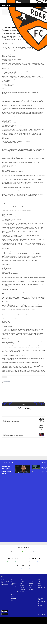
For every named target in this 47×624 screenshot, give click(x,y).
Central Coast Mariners (23, 589)
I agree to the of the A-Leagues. (10, 382)
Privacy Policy (9, 382)
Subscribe (5, 386)
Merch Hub (39, 585)
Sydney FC (30, 587)
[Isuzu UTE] (12, 551)
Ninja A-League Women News (4, 585)
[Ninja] (23, 551)
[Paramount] (23, 569)
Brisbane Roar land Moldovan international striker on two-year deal (6, 470)
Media (39, 603)
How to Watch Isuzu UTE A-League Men (14, 592)
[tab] (19, 408)
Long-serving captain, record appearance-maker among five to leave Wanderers (13, 435)
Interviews (12, 596)
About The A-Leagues (41, 581)
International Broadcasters (12, 601)
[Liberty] (8, 561)
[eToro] (16, 561)
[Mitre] (30, 561)
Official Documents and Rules (41, 588)
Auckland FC (21, 583)
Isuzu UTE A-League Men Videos (14, 586)
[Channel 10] (15, 569)
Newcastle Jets (31, 583)
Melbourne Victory (31, 581)
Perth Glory (30, 585)
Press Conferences (13, 598)
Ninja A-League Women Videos (14, 584)
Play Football (40, 607)
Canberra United (22, 587)
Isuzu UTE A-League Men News (5, 582)
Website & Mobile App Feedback (41, 599)
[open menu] (45, 5)
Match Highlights (13, 594)
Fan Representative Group (41, 596)
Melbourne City (22, 593)
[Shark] (34, 551)
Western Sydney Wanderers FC (31, 591)
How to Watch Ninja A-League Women (14, 589)
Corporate (39, 583)
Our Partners (40, 605)
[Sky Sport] (31, 569)
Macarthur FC (22, 591)
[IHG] (38, 561)
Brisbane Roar (22, 585)
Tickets (12, 581)
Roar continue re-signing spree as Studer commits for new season (11, 421)
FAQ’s (39, 590)
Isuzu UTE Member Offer (41, 601)
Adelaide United (22, 581)
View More (44, 462)
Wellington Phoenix (31, 589)
